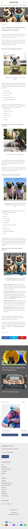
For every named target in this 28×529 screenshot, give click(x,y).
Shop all (23, 402)
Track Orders (4, 471)
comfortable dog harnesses (15, 297)
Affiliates (3, 473)
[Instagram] (5, 504)
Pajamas (24, 5)
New (2, 5)
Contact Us (4, 489)
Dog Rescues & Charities (7, 483)
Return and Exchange (6, 469)
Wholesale (4, 480)
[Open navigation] (2, 2)
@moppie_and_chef (13, 278)
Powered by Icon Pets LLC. (14, 514)
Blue (24, 279)
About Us (4, 487)
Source (15, 78)
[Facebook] (2, 504)
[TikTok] (11, 504)
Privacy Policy (4, 493)
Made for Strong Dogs (10, 434)
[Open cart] (26, 2)
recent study (5, 210)
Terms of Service (5, 495)
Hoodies (20, 5)
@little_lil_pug (7, 203)
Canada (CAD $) (13, 509)
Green (19, 279)
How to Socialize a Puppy (10, 392)
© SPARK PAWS (14, 512)
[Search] (23, 2)
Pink (22, 204)
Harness (13, 5)
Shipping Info (4, 467)
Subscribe (5, 456)
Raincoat (9, 5)
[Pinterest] (8, 504)
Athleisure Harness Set (12, 279)
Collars (17, 5)
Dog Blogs (4, 491)
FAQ (2, 464)
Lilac (15, 206)
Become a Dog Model (6, 485)
